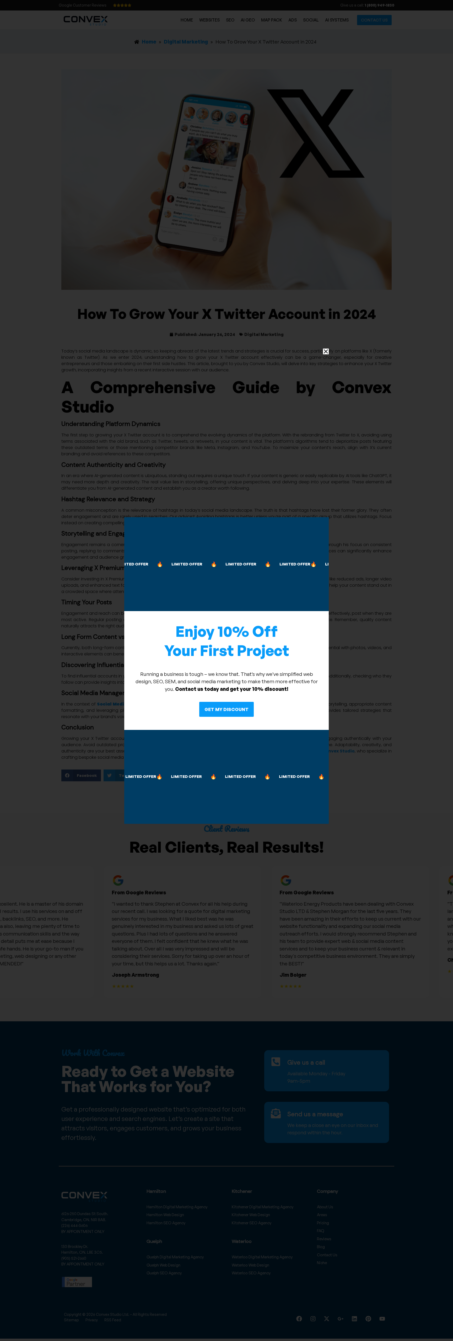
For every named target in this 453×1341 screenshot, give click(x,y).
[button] (326, 351)
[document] (226, 670)
